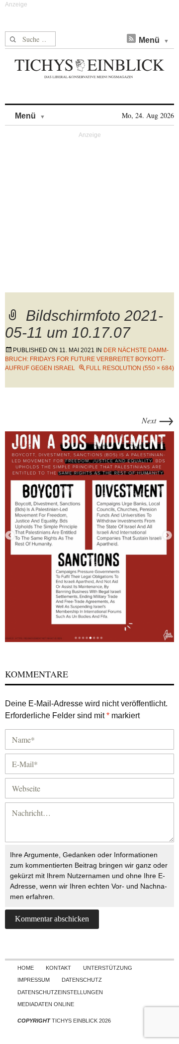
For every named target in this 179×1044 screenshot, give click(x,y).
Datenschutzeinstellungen (60, 992)
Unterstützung (107, 968)
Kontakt (58, 968)
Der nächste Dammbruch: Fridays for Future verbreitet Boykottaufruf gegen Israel (87, 359)
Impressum (33, 980)
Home (25, 968)
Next (158, 420)
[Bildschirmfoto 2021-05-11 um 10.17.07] (89, 535)
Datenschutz (82, 980)
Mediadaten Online (45, 1004)
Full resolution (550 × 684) (130, 368)
